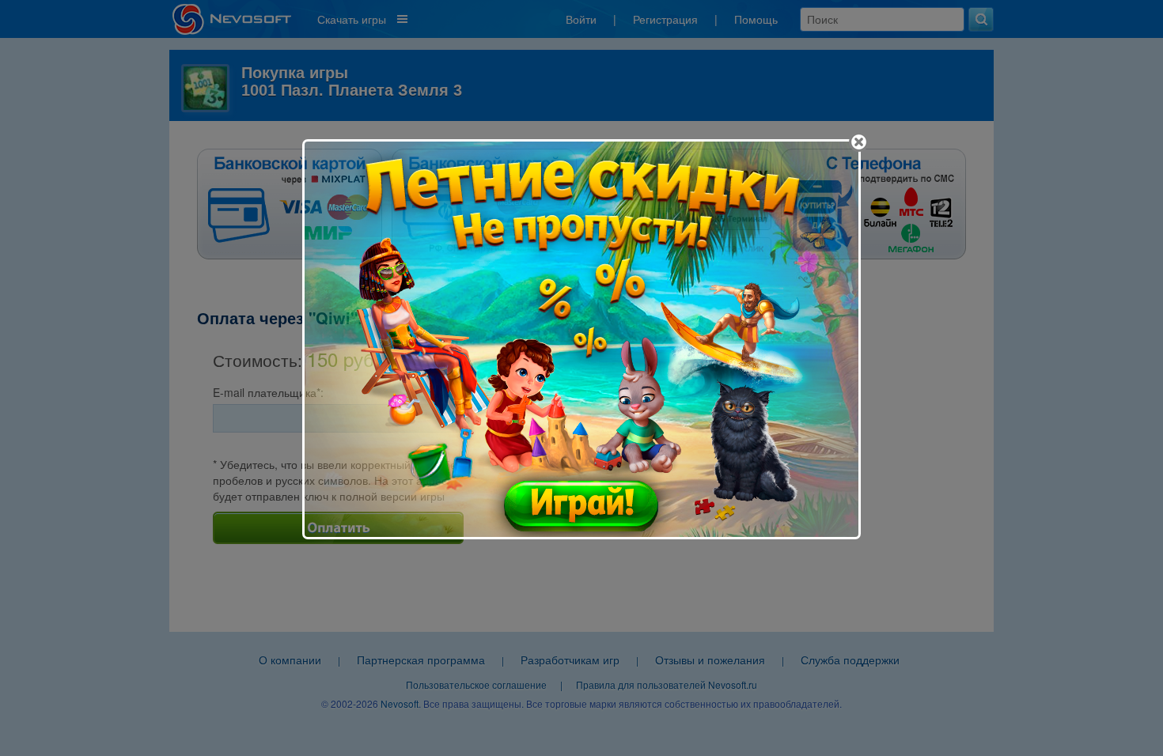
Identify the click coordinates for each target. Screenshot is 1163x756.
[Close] (859, 142)
